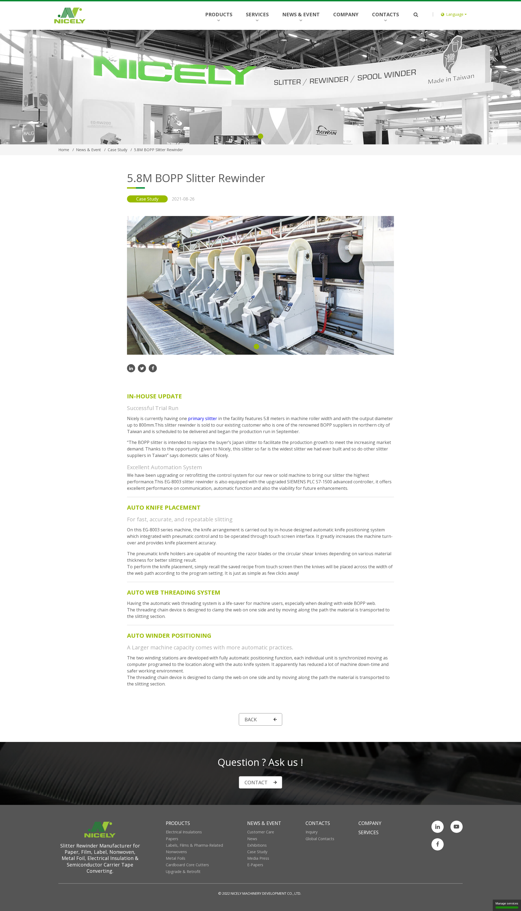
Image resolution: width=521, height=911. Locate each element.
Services (257, 14)
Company (345, 14)
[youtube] (456, 827)
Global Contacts (320, 838)
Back (250, 719)
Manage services (506, 903)
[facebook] (153, 368)
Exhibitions (257, 845)
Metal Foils (175, 858)
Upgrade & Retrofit (183, 871)
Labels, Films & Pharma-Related (194, 845)
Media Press (258, 858)
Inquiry (311, 831)
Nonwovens (176, 851)
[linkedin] (131, 368)
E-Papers (255, 864)
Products (218, 14)
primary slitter (202, 418)
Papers (172, 838)
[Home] (69, 15)
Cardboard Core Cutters (187, 864)
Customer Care (260, 831)
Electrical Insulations (184, 831)
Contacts (385, 14)
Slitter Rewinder (79, 845)
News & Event (301, 14)
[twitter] (142, 368)
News (252, 838)
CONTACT (256, 782)
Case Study (257, 851)
